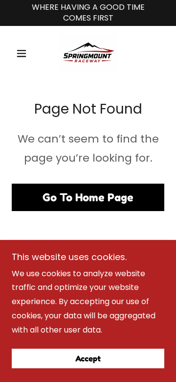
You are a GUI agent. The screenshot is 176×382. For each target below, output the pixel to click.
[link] (88, 53)
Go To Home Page (88, 197)
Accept (88, 358)
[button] (23, 53)
